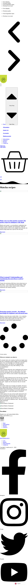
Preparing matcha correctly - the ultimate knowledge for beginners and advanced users (13, 312)
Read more (2, 232)
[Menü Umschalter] (0, 84)
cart (1, 179)
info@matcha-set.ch (4, 438)
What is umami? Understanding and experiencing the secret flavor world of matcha (11, 278)
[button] (14, 32)
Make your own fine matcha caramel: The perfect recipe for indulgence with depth (13, 221)
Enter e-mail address (5, 415)
